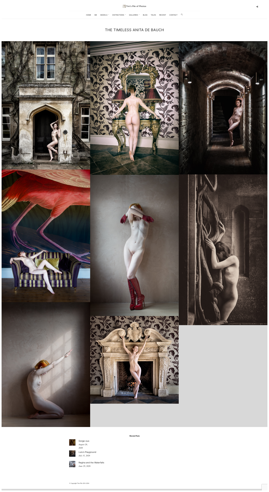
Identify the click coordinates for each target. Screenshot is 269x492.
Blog (145, 15)
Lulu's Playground (87, 452)
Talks (153, 15)
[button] (181, 14)
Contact (173, 15)
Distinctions (118, 15)
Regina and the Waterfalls (91, 462)
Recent (162, 15)
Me (95, 15)
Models (103, 15)
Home (88, 15)
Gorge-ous (84, 441)
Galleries (133, 15)
